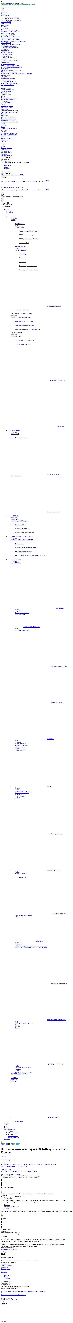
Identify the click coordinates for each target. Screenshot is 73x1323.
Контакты (4, 1272)
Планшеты (12, 1176)
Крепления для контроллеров (31, 1176)
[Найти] (2, 10)
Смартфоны (19, 1176)
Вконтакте (7, 165)
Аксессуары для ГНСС (30, 1171)
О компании (4, 1264)
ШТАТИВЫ (18, 944)
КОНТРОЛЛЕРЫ (20, 250)
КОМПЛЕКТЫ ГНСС (16, 1171)
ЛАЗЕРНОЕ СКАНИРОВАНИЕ (21, 317)
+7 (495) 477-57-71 (6, 156)
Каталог (10, 212)
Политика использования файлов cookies (13, 1295)
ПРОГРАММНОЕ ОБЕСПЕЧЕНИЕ (22, 540)
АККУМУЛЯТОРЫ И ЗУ (22, 630)
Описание (7, 1205)
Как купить (4, 1267)
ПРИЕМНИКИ (19, 227)
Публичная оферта (6, 1298)
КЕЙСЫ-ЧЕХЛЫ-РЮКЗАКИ (24, 1023)
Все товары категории (7, 1247)
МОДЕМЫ (14, 519)
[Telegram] (19, 1144)
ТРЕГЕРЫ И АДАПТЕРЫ (23, 1067)
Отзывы (6, 1208)
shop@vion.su (6, 161)
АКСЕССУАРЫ (16, 563)
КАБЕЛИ (18, 742)
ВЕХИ (17, 789)
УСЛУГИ (14, 1081)
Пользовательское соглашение (36, 1291)
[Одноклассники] (4, 1144)
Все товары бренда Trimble (9, 1249)
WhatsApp (7, 168)
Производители (5, 1269)
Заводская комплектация (11, 1206)
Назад (11, 211)
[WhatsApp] (14, 1144)
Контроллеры (5, 1176)
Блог (2, 1270)
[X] (9, 1144)
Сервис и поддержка (7, 1265)
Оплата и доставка (13, 1132)
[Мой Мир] (7, 1144)
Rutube (6, 167)
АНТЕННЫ (18, 611)
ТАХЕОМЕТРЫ (16, 336)
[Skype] (17, 1144)
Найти (3, 1303)
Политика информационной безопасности (14, 1291)
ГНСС (13, 220)
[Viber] (12, 1144)
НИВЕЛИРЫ (15, 434)
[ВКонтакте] (2, 1144)
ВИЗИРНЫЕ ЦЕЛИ (21, 873)
